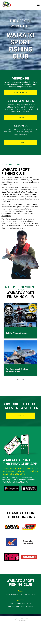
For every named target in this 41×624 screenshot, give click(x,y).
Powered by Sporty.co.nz (20, 618)
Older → (20, 379)
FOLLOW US (20, 142)
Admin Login (21, 620)
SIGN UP (20, 415)
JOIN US (20, 117)
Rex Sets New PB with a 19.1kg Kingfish (17, 370)
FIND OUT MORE (20, 92)
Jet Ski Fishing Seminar (17, 333)
